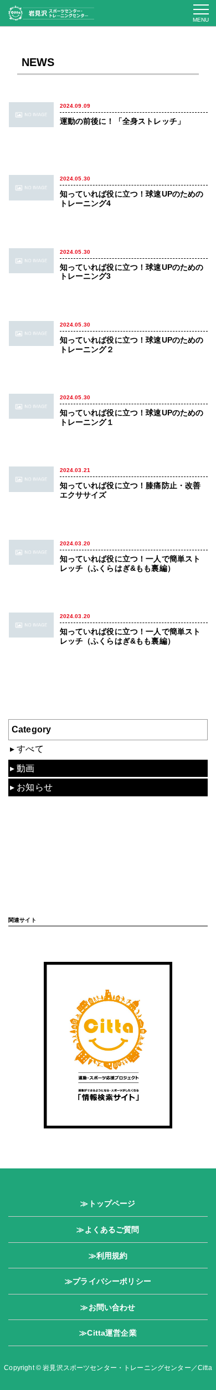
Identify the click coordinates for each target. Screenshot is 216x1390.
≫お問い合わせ (107, 1307)
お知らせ (35, 787)
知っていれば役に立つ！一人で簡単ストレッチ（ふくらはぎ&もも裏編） (130, 563)
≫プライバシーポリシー (108, 1281)
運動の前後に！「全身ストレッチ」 (123, 121)
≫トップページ (107, 1203)
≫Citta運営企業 (108, 1332)
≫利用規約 (108, 1255)
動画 (25, 768)
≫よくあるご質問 (107, 1229)
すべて (30, 749)
